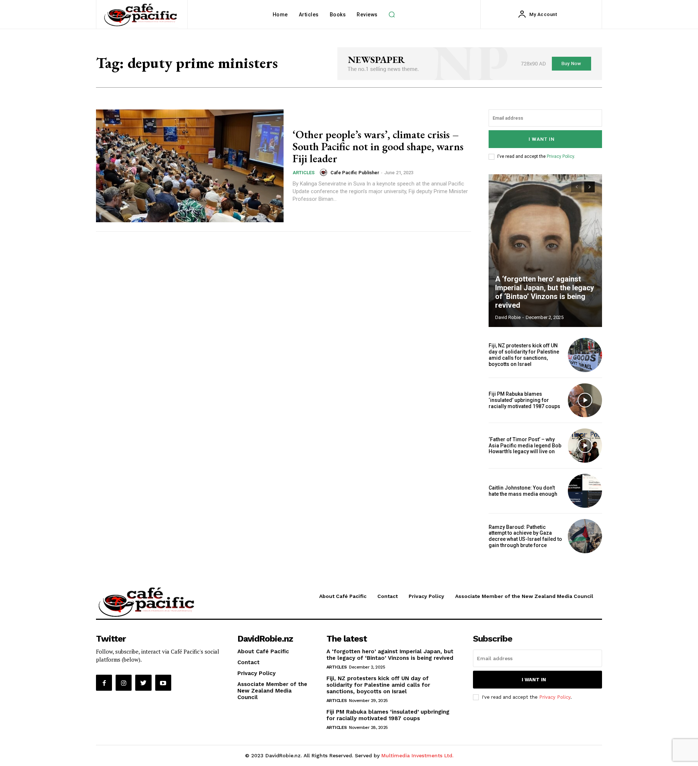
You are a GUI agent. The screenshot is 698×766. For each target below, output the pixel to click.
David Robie (508, 317)
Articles (303, 172)
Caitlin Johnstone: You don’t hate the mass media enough (523, 491)
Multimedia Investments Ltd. (417, 755)
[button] (392, 14)
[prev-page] (576, 186)
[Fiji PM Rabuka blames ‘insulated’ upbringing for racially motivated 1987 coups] (585, 400)
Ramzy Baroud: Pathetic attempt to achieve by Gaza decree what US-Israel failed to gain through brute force (525, 536)
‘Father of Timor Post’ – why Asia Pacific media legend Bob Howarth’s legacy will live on (525, 445)
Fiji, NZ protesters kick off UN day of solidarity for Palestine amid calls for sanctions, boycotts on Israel (524, 355)
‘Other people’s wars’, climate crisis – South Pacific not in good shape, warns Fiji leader (378, 146)
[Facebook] (104, 683)
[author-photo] (324, 172)
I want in (542, 139)
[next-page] (589, 186)
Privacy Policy (560, 156)
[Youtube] (163, 683)
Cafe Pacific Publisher (354, 172)
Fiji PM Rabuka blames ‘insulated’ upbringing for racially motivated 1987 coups (524, 400)
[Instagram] (124, 683)
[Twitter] (143, 683)
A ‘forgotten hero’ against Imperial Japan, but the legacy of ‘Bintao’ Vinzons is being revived (544, 292)
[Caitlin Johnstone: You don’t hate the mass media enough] (585, 491)
